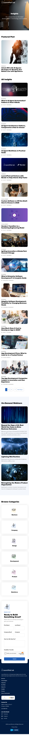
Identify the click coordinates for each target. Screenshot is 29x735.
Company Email (8, 632)
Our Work (3, 684)
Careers (3, 691)
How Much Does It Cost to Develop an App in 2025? (11, 329)
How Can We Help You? (10, 639)
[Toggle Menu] (26, 2)
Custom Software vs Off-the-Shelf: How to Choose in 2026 (14, 202)
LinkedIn (5, 718)
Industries (3, 682)
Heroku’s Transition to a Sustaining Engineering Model (12, 227)
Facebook (5, 714)
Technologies (4, 680)
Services (3, 678)
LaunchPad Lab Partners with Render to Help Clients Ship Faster (14, 177)
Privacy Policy (14, 727)
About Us (3, 687)
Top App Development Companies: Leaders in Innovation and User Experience (14, 380)
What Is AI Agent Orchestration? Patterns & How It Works (13, 101)
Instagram (5, 716)
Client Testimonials (5, 693)
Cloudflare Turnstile (9, 650)
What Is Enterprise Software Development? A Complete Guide (13, 277)
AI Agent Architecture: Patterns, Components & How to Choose (13, 126)
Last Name (18, 625)
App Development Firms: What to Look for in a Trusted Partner (14, 354)
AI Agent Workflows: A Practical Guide (13, 152)
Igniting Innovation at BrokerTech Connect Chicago (14, 252)
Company (17, 632)
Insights (3, 689)
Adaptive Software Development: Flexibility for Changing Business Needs (14, 303)
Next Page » (20, 389)
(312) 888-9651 (4, 708)
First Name (7, 625)
